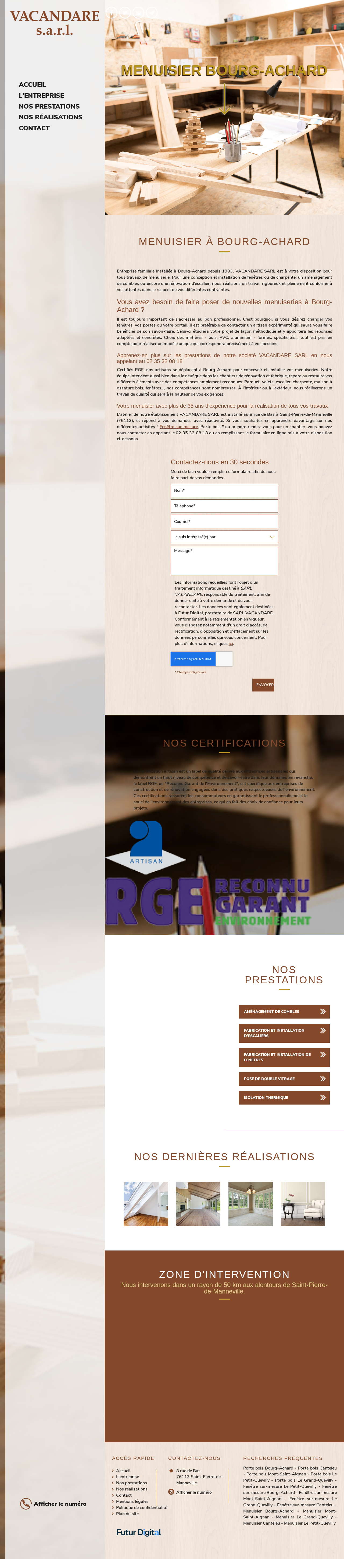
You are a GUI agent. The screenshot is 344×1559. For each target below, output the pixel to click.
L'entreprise (41, 95)
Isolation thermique (266, 1097)
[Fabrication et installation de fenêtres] (250, 1204)
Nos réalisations (51, 117)
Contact (34, 128)
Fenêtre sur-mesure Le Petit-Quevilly (280, 1486)
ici (231, 644)
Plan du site (127, 1514)
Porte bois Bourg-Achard (268, 1468)
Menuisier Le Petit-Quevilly (310, 1523)
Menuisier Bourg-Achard (268, 1511)
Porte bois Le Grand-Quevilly (304, 1480)
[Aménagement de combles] (146, 1204)
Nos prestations (49, 106)
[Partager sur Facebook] (111, 13)
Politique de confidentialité (141, 1508)
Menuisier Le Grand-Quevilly (304, 1517)
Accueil (32, 84)
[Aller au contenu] (224, 100)
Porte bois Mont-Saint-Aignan (276, 1474)
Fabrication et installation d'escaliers (274, 1033)
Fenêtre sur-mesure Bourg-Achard (290, 1489)
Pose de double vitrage (269, 1078)
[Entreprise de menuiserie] (303, 1204)
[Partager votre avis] (138, 13)
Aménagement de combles (271, 1011)
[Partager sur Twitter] (125, 13)
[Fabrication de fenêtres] (198, 1204)
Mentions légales (132, 1501)
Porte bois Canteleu (317, 1468)
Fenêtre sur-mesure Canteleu (305, 1505)
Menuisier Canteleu (261, 1523)
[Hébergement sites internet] (139, 1542)
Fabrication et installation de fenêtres (277, 1057)
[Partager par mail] (152, 13)
